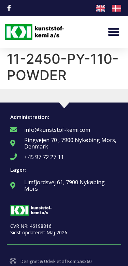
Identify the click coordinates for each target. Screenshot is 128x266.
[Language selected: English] (112, 7)
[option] (118, 8)
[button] (113, 31)
